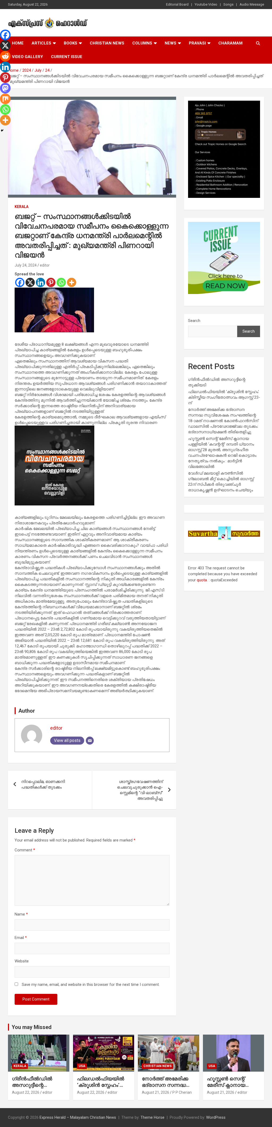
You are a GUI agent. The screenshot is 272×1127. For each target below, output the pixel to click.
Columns (142, 43)
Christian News (107, 43)
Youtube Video (206, 4)
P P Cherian (182, 1092)
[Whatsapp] (61, 282)
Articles (41, 43)
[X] (30, 282)
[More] (71, 282)
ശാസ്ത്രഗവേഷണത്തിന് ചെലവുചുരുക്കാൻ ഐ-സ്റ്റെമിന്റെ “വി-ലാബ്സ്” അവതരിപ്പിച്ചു (140, 790)
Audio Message (252, 4)
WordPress (216, 1117)
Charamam (230, 43)
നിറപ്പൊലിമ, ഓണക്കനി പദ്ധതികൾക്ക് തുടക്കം (43, 784)
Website (22, 961)
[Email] (90, 741)
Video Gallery (27, 56)
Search (194, 320)
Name (21, 914)
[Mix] (5, 98)
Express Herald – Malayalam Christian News (78, 1117)
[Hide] (2, 130)
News (170, 43)
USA (82, 1066)
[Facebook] (19, 282)
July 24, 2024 (26, 265)
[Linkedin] (40, 282)
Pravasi (197, 43)
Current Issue (66, 56)
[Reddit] (5, 56)
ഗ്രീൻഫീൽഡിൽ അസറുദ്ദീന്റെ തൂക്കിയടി (32, 1085)
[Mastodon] (5, 88)
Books (70, 43)
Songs (228, 4)
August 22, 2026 (25, 1092)
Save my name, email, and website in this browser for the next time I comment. (91, 984)
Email (21, 937)
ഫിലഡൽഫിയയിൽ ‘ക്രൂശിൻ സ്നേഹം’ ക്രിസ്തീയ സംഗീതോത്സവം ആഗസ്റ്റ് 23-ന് (224, 397)
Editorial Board (177, 4)
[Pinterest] (51, 282)
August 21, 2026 (155, 1092)
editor (45, 265)
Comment (25, 850)
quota (202, 580)
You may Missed (32, 1027)
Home (18, 43)
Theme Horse (152, 1117)
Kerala (21, 207)
